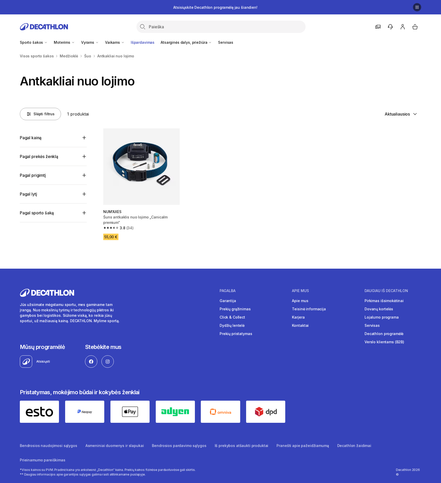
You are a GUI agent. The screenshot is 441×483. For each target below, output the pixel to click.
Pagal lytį (28, 194)
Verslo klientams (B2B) (384, 342)
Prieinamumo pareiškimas (42, 460)
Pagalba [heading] (228, 291)
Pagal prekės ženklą (39, 156)
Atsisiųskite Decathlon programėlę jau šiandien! (215, 7)
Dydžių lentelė (232, 325)
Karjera (298, 317)
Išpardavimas (142, 42)
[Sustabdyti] (417, 7)
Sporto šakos (32, 42)
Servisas (225, 42)
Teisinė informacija (309, 309)
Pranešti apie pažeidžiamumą (302, 445)
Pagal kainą (30, 137)
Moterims (62, 42)
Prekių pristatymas (236, 333)
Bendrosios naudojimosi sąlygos (48, 445)
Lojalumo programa (382, 317)
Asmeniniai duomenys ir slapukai (114, 445)
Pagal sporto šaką (37, 212)
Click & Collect (232, 317)
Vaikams (113, 42)
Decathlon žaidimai (354, 445)
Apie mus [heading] (300, 291)
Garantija (228, 300)
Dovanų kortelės (379, 309)
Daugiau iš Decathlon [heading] (386, 291)
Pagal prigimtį (33, 175)
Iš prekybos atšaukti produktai (242, 445)
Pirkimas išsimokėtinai (384, 300)
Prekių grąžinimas (235, 309)
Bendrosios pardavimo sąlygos (179, 445)
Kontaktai (300, 325)
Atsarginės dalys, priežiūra (184, 42)
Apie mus (300, 300)
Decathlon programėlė (384, 333)
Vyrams (88, 42)
